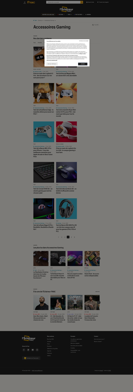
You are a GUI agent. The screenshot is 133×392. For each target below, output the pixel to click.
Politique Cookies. (82, 53)
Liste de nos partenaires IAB (52, 60)
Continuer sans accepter (83, 40)
